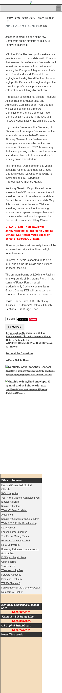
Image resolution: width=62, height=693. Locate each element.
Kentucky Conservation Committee (20, 519)
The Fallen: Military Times (15, 536)
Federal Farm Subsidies (14, 531)
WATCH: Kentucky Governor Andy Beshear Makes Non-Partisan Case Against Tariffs (30, 373)
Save (34, 319)
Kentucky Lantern (10, 506)
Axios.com (7, 514)
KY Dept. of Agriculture (13, 557)
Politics (10, 305)
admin (43, 26)
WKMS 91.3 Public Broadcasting (19, 523)
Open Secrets (8, 561)
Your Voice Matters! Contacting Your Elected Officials (26, 391)
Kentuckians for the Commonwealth (20, 587)
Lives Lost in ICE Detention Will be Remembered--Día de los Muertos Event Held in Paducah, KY (28, 336)
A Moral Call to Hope (17, 360)
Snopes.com (8, 566)
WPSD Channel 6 (10, 583)
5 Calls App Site (9, 493)
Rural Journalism (10, 544)
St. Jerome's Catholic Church (35, 305)
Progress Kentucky (11, 579)
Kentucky (42, 301)
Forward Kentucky (11, 574)
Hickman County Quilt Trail (15, 540)
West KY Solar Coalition (14, 510)
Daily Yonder (8, 527)
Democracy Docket (11, 591)
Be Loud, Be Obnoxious (19, 353)
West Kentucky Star (12, 570)
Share (11, 318)
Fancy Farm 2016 (24, 301)
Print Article (15, 327)
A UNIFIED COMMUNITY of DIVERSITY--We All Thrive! (29, 345)
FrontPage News (28, 309)
